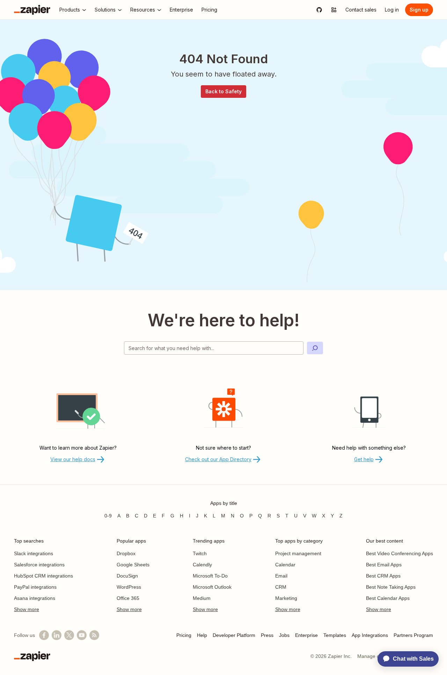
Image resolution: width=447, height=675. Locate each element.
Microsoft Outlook (212, 587)
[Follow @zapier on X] (69, 635)
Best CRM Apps (383, 576)
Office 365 (128, 598)
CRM (280, 587)
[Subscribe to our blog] (94, 635)
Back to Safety (223, 91)
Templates (334, 635)
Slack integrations (33, 553)
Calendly (202, 564)
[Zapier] (32, 10)
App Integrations (370, 635)
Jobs (284, 635)
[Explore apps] (333, 9)
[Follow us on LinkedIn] (56, 635)
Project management (298, 553)
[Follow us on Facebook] (44, 635)
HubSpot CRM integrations (43, 576)
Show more (26, 609)
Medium (202, 598)
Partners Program (413, 635)
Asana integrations (34, 598)
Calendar (285, 564)
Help (202, 635)
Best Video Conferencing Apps (399, 553)
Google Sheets (133, 564)
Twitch (200, 553)
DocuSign (127, 576)
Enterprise (306, 635)
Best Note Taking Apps (391, 587)
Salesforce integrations (39, 564)
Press (267, 635)
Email (281, 576)
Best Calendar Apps (388, 598)
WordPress (129, 587)
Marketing (286, 598)
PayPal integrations (35, 587)
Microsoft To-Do (210, 576)
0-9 (108, 515)
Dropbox (126, 553)
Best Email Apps (384, 564)
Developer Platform (234, 635)
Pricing (183, 635)
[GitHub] (319, 9)
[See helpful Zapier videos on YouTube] (82, 635)
